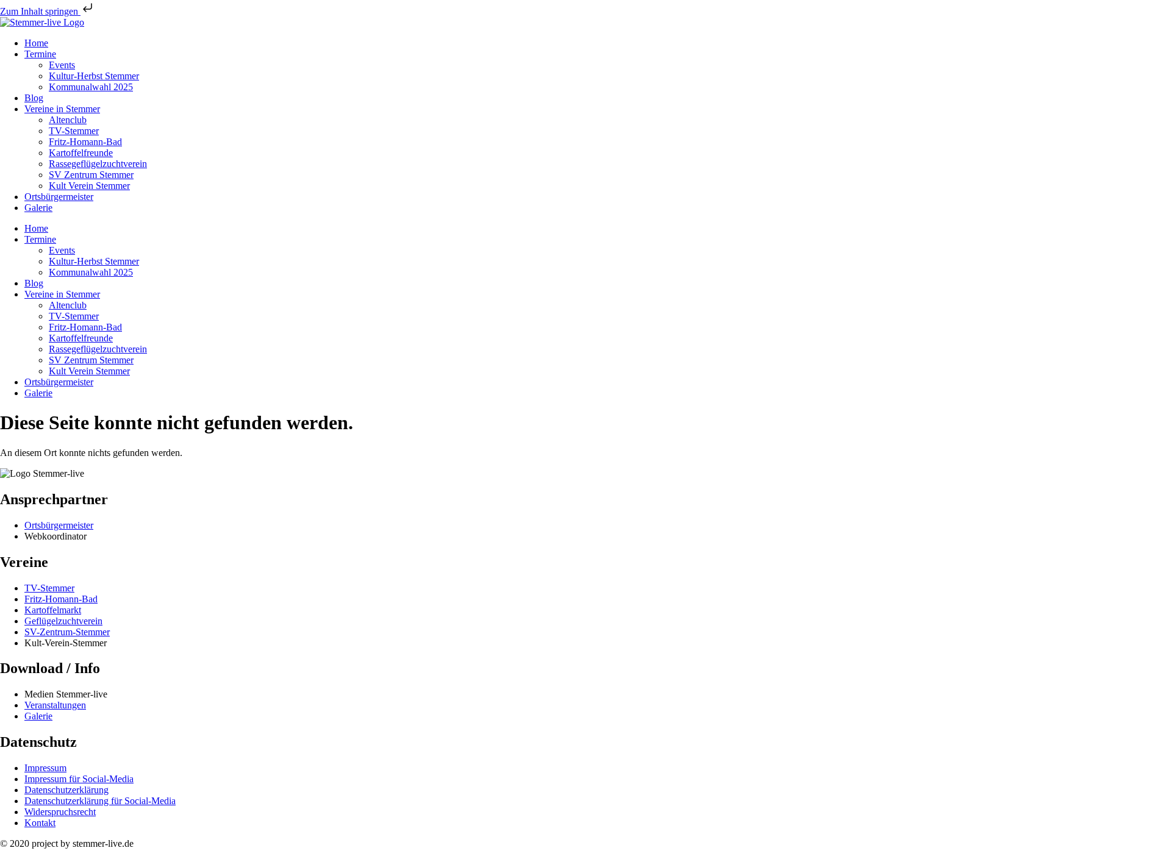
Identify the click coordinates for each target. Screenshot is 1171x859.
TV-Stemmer (74, 131)
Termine (40, 54)
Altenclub (68, 120)
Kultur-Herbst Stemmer (94, 76)
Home (36, 43)
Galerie (38, 207)
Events (62, 65)
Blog (33, 98)
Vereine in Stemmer (62, 109)
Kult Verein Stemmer (89, 185)
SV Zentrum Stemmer (91, 174)
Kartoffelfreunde (81, 153)
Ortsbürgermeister (58, 196)
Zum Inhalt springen (40, 11)
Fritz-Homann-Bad (85, 142)
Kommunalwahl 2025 (91, 87)
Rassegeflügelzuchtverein (98, 164)
